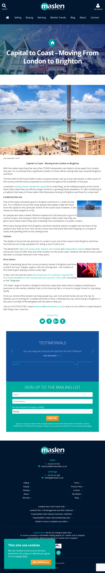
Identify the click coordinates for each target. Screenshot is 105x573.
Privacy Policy (76, 486)
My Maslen (76, 494)
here (89, 426)
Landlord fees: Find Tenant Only (51, 506)
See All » (16, 364)
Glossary (26, 497)
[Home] (8, 17)
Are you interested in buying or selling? (28, 407)
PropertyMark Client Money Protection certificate (51, 514)
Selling (17, 17)
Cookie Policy (21, 556)
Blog (73, 17)
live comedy (54, 249)
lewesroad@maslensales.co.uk (48, 306)
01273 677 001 (54, 464)
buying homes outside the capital (30, 186)
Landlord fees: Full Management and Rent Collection (51, 510)
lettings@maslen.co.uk (54, 478)
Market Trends (58, 17)
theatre (44, 249)
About (83, 17)
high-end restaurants (29, 249)
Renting (42, 17)
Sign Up (53, 418)
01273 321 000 (54, 475)
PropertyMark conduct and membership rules (51, 517)
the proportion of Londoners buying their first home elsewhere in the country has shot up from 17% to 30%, (38, 276)
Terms (76, 483)
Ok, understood (41, 562)
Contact (95, 17)
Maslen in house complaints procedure (51, 521)
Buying (29, 17)
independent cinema (74, 249)
